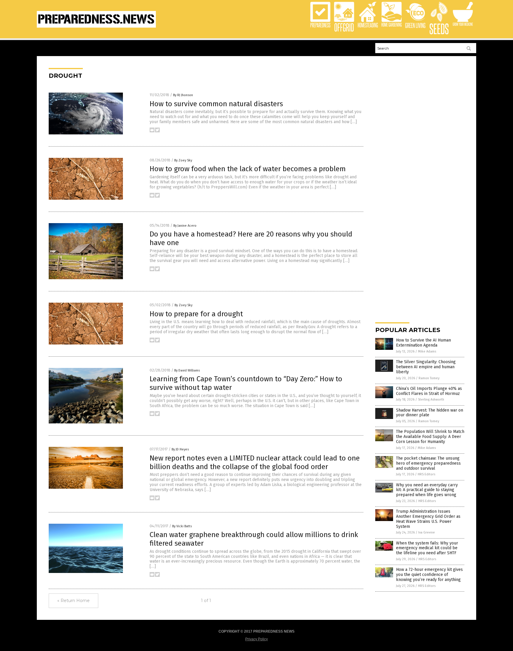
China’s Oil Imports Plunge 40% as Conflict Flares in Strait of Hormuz (429, 391)
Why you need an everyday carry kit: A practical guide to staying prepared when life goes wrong (427, 490)
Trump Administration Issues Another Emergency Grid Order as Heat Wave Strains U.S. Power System (428, 519)
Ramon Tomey (429, 378)
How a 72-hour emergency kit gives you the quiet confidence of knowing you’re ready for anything (429, 574)
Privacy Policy (256, 639)
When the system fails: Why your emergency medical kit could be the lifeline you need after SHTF (427, 548)
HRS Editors (426, 474)
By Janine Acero (185, 226)
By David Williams (187, 370)
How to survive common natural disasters (216, 104)
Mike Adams (427, 351)
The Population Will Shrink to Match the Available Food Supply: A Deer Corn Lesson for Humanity (430, 436)
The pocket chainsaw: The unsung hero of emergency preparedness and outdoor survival (428, 463)
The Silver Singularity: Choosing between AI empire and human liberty (426, 366)
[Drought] (96, 26)
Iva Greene (426, 532)
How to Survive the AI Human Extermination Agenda (423, 343)
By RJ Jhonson (183, 95)
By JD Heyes (180, 449)
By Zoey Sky (183, 160)
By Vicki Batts (182, 526)
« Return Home (73, 600)
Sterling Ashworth (431, 399)
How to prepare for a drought (196, 314)
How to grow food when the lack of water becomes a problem (248, 169)
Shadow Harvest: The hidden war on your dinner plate (429, 413)
